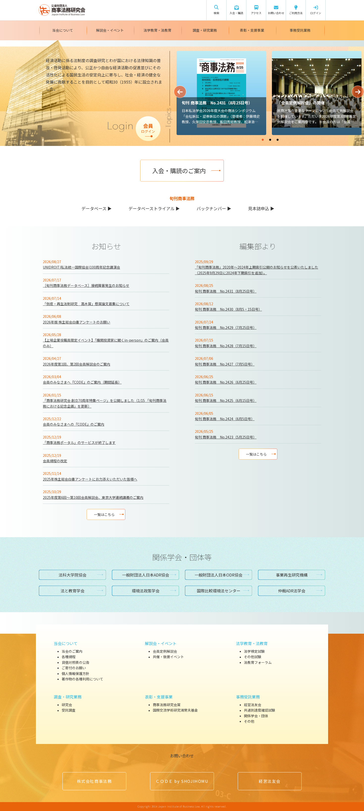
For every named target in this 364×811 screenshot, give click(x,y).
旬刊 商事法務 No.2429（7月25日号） (226, 327)
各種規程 (69, 656)
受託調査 (69, 710)
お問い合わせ (182, 756)
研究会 (67, 704)
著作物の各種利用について (82, 678)
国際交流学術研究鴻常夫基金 (175, 710)
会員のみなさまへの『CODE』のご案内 (73, 424)
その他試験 (252, 656)
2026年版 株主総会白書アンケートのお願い (76, 322)
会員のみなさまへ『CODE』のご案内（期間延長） (82, 382)
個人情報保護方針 (75, 673)
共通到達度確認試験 (259, 710)
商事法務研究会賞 (167, 704)
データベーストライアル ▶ (154, 208)
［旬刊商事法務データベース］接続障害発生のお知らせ (86, 285)
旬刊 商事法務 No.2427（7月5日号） (225, 364)
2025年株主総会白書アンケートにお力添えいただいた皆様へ (90, 479)
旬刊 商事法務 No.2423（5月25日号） (226, 437)
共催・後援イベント (168, 656)
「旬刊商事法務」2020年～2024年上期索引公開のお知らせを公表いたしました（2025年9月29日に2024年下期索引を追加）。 (256, 270)
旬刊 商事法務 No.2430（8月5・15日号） (228, 309)
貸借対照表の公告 (75, 662)
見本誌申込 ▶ (261, 208)
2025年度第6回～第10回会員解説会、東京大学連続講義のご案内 (93, 497)
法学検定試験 (254, 651)
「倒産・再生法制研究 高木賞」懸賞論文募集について (86, 303)
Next (358, 92)
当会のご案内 (72, 651)
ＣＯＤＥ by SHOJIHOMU (182, 781)
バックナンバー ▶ (214, 208)
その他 (249, 721)
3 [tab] (292, 137)
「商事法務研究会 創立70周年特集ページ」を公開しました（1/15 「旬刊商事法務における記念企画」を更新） (104, 403)
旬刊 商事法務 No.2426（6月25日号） (226, 382)
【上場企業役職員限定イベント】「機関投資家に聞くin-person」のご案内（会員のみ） (106, 343)
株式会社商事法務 (94, 781)
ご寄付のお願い (74, 667)
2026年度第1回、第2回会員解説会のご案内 (76, 364)
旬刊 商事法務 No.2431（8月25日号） (226, 291)
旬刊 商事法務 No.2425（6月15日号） (226, 400)
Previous (180, 92)
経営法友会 (252, 704)
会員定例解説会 (165, 651)
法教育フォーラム (258, 662)
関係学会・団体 (256, 715)
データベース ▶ (96, 208)
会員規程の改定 (55, 460)
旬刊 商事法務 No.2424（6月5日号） (225, 418)
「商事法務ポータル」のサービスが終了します (79, 442)
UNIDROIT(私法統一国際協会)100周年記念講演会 (81, 267)
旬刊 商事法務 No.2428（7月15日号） (226, 345)
